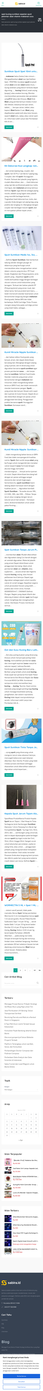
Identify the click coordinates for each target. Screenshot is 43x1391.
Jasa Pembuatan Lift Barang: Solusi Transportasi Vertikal (18, 1011)
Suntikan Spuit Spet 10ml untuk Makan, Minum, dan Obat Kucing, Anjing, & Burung (21, 71)
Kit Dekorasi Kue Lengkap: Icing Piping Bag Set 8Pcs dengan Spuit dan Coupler (21, 165)
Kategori (6, 1086)
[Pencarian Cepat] (40, 20)
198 (39, 970)
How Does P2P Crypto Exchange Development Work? (25, 1233)
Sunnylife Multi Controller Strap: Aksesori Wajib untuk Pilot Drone (25, 1185)
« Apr (21, 1140)
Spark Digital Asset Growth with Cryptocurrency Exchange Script (25, 1241)
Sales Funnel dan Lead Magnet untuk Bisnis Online (19, 1065)
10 (7, 1125)
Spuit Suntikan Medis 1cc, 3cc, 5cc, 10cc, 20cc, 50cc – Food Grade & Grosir (21, 254)
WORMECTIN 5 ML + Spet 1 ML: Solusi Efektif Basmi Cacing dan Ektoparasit (21, 905)
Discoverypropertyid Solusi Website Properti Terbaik (18, 1038)
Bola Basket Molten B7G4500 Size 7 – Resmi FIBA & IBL (25, 1176)
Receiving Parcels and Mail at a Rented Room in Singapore (20, 1018)
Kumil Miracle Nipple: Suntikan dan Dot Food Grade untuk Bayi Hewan (21, 449)
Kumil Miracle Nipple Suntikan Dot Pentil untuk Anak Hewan (21, 352)
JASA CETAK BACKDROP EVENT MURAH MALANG (25, 1249)
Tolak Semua (22, 1387)
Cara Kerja (4, 1320)
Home (3, 19)
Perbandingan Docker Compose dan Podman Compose (18, 1051)
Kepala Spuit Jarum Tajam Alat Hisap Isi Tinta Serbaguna (21, 813)
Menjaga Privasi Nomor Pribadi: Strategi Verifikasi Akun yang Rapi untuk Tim (20, 1005)
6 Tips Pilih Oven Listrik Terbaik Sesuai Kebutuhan (19, 1025)
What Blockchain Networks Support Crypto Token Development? (25, 1217)
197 (35, 970)
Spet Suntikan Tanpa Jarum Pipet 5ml (21, 549)
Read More (9, 127)
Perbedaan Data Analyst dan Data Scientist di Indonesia (18, 1058)
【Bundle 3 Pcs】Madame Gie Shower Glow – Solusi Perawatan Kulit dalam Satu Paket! (25, 1160)
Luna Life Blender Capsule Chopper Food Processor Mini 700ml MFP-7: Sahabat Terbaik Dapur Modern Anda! (25, 1193)
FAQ (3, 1324)
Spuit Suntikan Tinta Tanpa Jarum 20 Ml (21, 747)
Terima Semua (21, 1376)
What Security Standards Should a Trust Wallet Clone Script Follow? (25, 1225)
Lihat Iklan (5, 1331)
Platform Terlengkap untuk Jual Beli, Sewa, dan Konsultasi (18, 1045)
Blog (3, 1327)
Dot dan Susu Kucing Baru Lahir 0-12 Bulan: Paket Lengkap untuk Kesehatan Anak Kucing (21, 649)
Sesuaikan (21, 1381)
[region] (21, 1372)
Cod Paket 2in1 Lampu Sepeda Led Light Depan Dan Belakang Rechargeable (25, 1168)
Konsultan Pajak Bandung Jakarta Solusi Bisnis (20, 1031)
